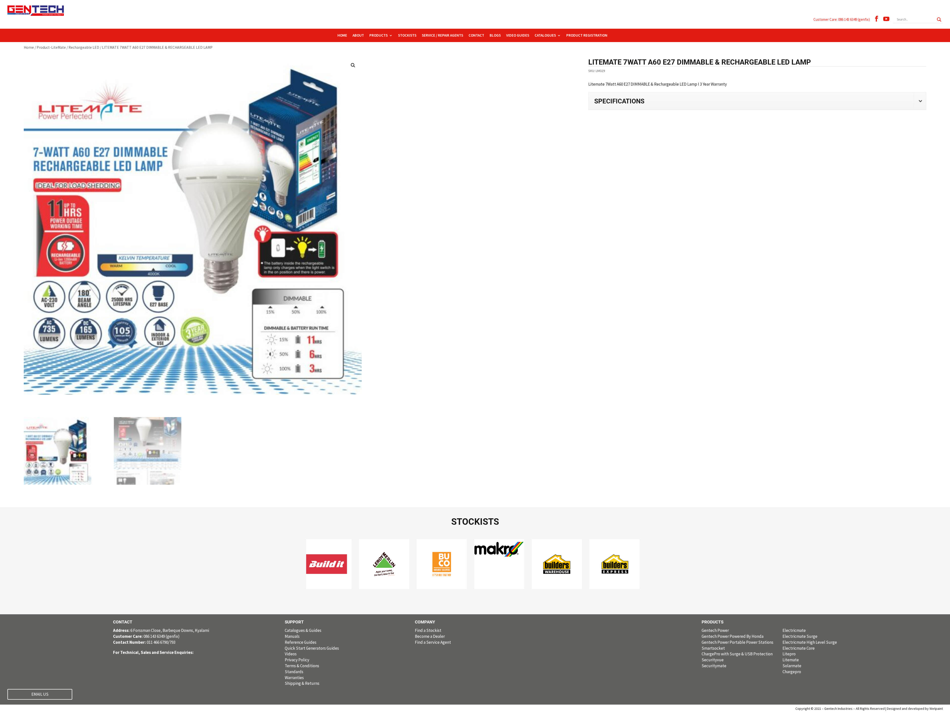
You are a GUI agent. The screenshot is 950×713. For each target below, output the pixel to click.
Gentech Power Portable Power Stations (737, 642)
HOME (342, 36)
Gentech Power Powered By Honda (732, 636)
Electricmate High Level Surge (810, 642)
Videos (291, 654)
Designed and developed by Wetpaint (915, 708)
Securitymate (714, 665)
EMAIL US (39, 694)
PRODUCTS (378, 36)
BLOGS (495, 36)
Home (29, 47)
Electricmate (794, 630)
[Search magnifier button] (939, 19)
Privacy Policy (297, 660)
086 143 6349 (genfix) (146, 636)
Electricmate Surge (800, 636)
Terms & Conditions (302, 665)
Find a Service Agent (433, 642)
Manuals (292, 636)
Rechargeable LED (84, 47)
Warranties (294, 677)
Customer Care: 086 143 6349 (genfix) (841, 19)
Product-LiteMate (51, 47)
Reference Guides (300, 642)
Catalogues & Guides (303, 630)
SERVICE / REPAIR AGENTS (442, 36)
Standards (294, 671)
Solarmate (792, 665)
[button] (353, 65)
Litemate (791, 660)
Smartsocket (713, 648)
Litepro (789, 654)
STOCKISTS (407, 36)
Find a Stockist (428, 630)
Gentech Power (715, 630)
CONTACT (476, 36)
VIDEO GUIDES (517, 36)
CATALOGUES (545, 36)
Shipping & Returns (302, 683)
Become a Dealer (430, 636)
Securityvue (713, 660)
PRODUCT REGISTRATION (586, 36)
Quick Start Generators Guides (312, 648)
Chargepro (792, 671)
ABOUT (358, 36)
